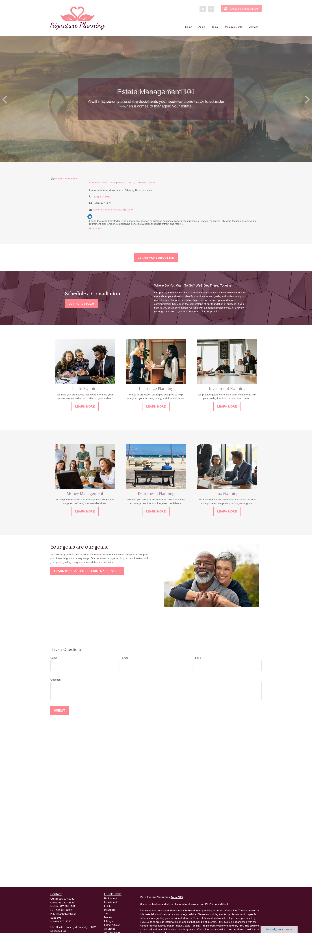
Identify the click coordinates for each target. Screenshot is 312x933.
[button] (188, 27)
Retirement (110, 898)
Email (125, 657)
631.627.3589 (66, 902)
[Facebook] (211, 9)
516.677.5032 (66, 898)
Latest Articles (112, 924)
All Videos (109, 928)
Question (55, 679)
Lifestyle (109, 921)
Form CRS (177, 897)
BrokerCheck (221, 904)
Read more (95, 228)
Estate (107, 906)
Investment (110, 902)
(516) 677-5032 (102, 196)
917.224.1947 (67, 906)
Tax (106, 913)
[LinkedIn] (203, 9)
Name (53, 657)
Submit (59, 710)
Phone (197, 657)
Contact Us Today (81, 303)
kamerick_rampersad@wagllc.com (113, 209)
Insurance (110, 909)
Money (108, 917)
